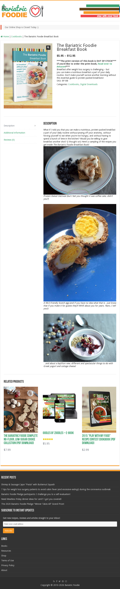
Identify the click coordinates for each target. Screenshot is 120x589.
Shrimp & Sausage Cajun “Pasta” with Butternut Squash (28, 484)
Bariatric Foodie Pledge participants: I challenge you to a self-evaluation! (35, 494)
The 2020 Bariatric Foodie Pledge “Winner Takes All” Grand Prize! (32, 504)
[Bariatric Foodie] (60, 10)
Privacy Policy (7, 565)
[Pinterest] (63, 581)
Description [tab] (9, 125)
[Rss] (54, 581)
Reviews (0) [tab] (9, 140)
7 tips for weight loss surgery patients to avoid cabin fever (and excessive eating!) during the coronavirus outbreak (56, 489)
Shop (3, 555)
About (4, 570)
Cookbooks (16, 36)
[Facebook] (57, 581)
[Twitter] (59, 581)
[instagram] (66, 581)
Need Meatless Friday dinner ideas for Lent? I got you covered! (31, 499)
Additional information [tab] (14, 132)
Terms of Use (7, 560)
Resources (6, 551)
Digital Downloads (89, 84)
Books (4, 546)
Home (6, 36)
